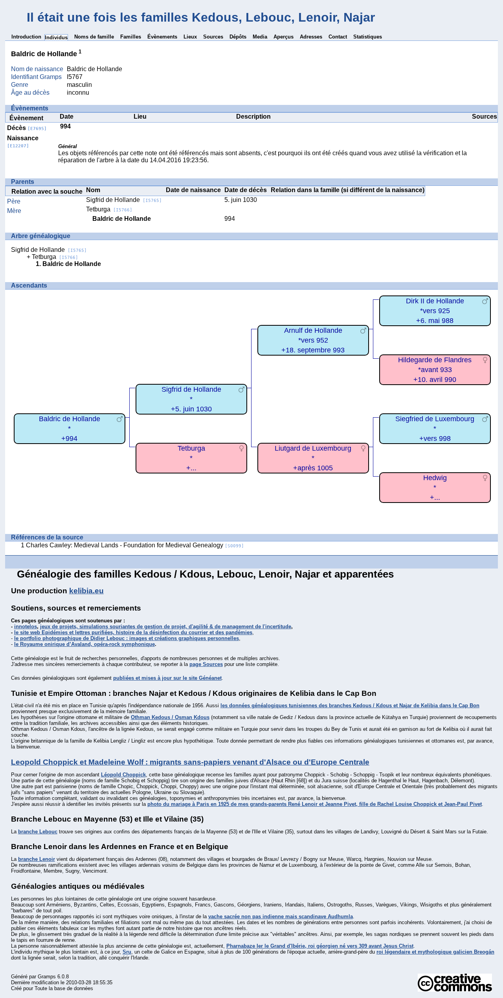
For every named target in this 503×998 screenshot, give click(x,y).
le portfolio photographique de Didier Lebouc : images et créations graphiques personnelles (126, 638)
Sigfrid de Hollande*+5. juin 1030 (191, 399)
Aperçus (284, 37)
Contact (338, 37)
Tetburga (109, 209)
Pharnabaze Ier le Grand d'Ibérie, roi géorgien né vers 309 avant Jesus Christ (319, 946)
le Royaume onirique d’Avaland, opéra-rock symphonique (84, 644)
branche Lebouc (37, 832)
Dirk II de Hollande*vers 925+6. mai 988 (435, 310)
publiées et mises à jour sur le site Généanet (167, 678)
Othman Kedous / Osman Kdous (170, 717)
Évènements (162, 37)
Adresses (311, 37)
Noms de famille (94, 37)
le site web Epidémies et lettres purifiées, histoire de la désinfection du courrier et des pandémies (133, 632)
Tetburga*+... (191, 457)
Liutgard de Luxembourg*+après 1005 (313, 457)
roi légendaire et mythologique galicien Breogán (435, 952)
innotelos (25, 626)
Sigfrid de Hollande (124, 199)
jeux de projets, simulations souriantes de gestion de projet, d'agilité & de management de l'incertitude (165, 626)
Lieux (190, 37)
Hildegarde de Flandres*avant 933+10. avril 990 (435, 369)
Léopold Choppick (123, 775)
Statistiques (367, 37)
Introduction (26, 37)
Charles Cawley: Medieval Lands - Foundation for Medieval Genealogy (135, 545)
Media (260, 37)
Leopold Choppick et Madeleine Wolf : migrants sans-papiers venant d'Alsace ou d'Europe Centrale (190, 762)
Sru (127, 952)
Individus (56, 37)
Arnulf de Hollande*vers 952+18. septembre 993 (313, 340)
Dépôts (237, 37)
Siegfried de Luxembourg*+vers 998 (434, 428)
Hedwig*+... (435, 487)
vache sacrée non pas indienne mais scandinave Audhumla (280, 916)
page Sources (206, 664)
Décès (27, 128)
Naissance (23, 142)
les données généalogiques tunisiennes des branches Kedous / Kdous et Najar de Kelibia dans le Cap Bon (349, 705)
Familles (130, 37)
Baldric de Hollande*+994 (69, 428)
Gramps (47, 977)
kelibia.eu (86, 591)
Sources (213, 37)
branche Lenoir (36, 859)
